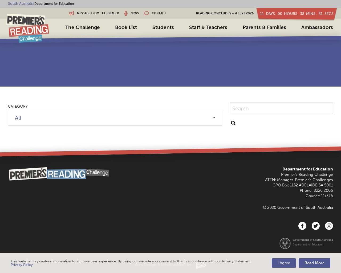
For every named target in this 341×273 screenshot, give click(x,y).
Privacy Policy (22, 265)
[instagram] (329, 226)
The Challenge (82, 27)
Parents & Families (264, 27)
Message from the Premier (97, 13)
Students (163, 27)
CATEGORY (18, 106)
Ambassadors (317, 27)
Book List (126, 27)
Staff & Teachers (208, 27)
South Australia (21, 3)
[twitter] (316, 226)
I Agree (284, 262)
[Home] (27, 28)
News (134, 13)
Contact (158, 13)
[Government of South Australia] (306, 243)
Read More (314, 262)
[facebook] (302, 226)
